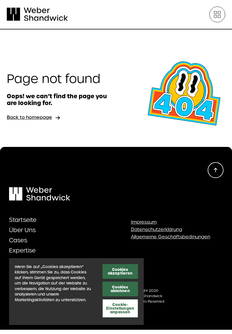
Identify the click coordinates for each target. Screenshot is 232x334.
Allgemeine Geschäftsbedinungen (170, 237)
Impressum (144, 222)
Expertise (22, 250)
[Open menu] (217, 14)
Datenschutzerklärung (156, 229)
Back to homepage (29, 117)
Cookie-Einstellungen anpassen (120, 308)
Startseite (22, 220)
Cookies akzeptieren (120, 271)
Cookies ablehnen (120, 288)
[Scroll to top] (216, 170)
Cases (18, 240)
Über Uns (22, 230)
